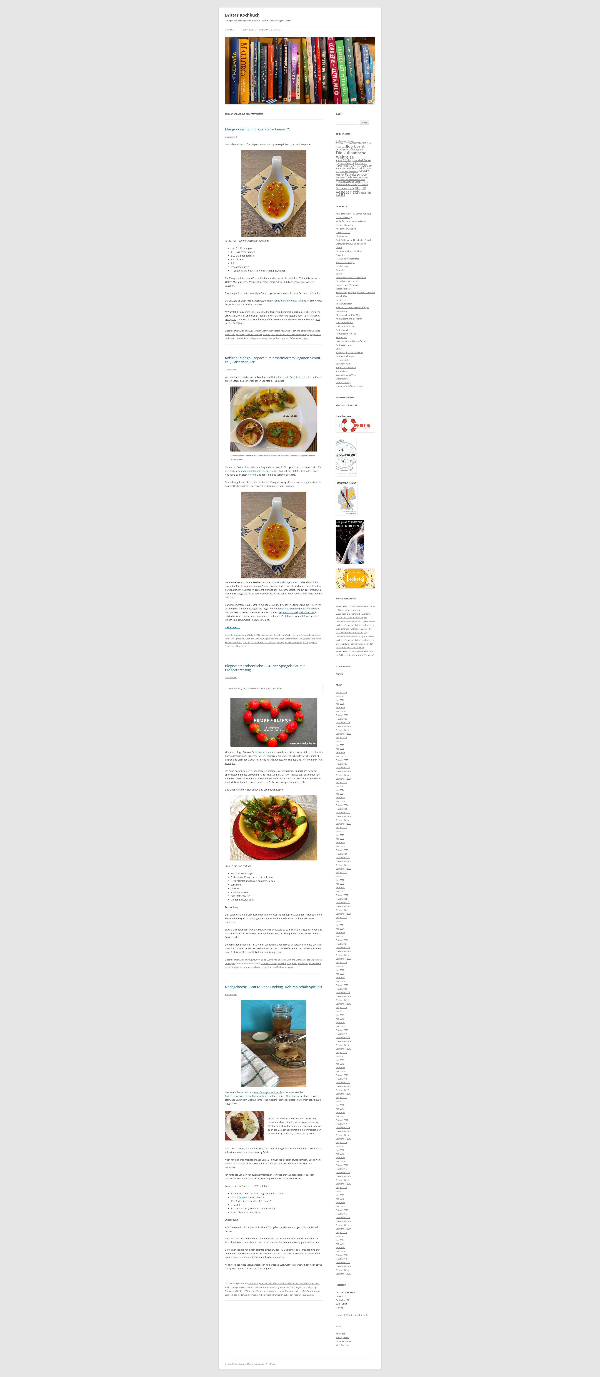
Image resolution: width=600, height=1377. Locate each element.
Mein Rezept (280, 959)
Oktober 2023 (342, 820)
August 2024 (341, 782)
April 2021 (340, 932)
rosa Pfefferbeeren (293, 338)
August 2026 (341, 692)
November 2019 (343, 996)
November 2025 (343, 726)
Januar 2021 (341, 943)
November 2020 (343, 951)
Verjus (241, 1197)
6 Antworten (231, 677)
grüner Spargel (232, 967)
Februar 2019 (342, 1030)
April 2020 (340, 977)
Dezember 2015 (343, 1172)
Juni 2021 (340, 925)
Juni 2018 (340, 1060)
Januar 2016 (341, 1168)
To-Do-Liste (341, 371)
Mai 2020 (340, 973)
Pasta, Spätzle (342, 330)
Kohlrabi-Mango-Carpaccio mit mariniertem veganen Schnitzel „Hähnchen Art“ (273, 359)
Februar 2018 (342, 1075)
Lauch (349, 168)
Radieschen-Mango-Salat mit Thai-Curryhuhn (253, 470)
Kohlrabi (246, 642)
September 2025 (343, 733)
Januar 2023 (341, 853)
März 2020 (340, 981)
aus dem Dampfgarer (345, 225)
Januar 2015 (341, 1213)
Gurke (367, 160)
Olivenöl (265, 967)
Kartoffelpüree (354, 166)
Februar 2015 (342, 1210)
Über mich (230, 29)
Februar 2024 (342, 805)
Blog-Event (292, 963)
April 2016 (340, 1157)
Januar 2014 (341, 1258)
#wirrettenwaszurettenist (238, 1096)
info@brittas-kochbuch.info (355, 1315)
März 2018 (340, 1071)
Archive (339, 673)
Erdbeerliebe (315, 963)
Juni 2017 (340, 1105)
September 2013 (343, 1273)
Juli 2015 (339, 1191)
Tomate (363, 184)
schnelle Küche (343, 360)
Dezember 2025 (343, 722)
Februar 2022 (342, 895)
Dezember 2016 (343, 1127)
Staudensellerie (350, 184)
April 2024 (340, 797)
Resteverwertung (271, 1287)
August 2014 (341, 1232)
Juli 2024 (339, 786)
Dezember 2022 (343, 857)
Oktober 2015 (342, 1180)
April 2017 (340, 1112)
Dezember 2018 (343, 1037)
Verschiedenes (342, 378)
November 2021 (343, 906)
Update (351, 188)
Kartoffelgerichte (344, 288)
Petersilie (357, 177)
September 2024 (343, 778)
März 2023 (340, 846)
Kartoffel (361, 163)
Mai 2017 (340, 1108)
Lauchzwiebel (359, 168)
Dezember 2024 (343, 767)
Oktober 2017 (342, 1090)
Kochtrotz (271, 467)
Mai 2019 (340, 1018)
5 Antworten (231, 994)
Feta (340, 160)
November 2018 (343, 1041)
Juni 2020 (340, 970)
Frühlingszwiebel (352, 160)
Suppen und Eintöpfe (346, 367)
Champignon (342, 149)
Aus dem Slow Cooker (346, 228)
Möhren (340, 174)
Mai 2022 (340, 883)
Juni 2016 (340, 1150)
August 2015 (341, 1187)
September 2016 (343, 1138)
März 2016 (340, 1161)
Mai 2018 (340, 1063)
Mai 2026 (340, 703)
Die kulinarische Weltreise (351, 155)
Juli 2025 (339, 741)
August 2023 (341, 827)
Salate (307, 959)
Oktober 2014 (342, 1225)
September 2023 (343, 823)
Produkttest (341, 337)
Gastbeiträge (342, 266)
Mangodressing (276, 338)
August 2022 (341, 872)
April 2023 (340, 842)
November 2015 (343, 1176)
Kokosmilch (340, 168)
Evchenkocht (258, 752)
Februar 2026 (342, 715)
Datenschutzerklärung (234, 1363)
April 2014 (340, 1247)
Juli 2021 (339, 921)
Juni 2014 (340, 1240)
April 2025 (340, 752)
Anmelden (340, 1333)
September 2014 (343, 1228)
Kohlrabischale (292, 1291)
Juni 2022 (340, 880)
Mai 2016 (340, 1153)
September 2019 (343, 1003)
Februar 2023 (342, 850)
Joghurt (340, 163)
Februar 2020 (342, 985)
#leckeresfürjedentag (344, 141)
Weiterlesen (232, 627)
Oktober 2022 (342, 865)
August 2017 (341, 1097)
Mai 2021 (340, 928)
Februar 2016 (342, 1165)
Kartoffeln (342, 165)
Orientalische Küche (345, 326)
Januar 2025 (341, 763)
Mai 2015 (340, 1198)
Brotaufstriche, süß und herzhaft (351, 243)
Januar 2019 (341, 1033)
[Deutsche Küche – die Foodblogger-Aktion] (346, 514)
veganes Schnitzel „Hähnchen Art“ (297, 612)
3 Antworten (231, 369)
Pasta (349, 177)
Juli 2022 (339, 876)
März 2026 (340, 711)
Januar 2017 (341, 1123)
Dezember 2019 (343, 992)
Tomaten (341, 188)
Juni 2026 (340, 700)
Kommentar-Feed (344, 1341)
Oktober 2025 (342, 730)
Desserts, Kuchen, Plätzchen (349, 251)
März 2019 (340, 1026)
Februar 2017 (342, 1120)
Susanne (340, 613)
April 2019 (340, 1022)
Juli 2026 (339, 696)
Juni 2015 (340, 1195)
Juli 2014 (339, 1236)
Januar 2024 (341, 808)
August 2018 (341, 1052)
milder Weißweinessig (248, 1294)
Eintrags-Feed (342, 1337)
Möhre (364, 171)
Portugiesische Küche (346, 333)
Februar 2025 (342, 760)
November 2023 (343, 816)
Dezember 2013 (343, 1262)
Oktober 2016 (342, 1135)
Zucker (310, 1294)
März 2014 (340, 1251)
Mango (264, 338)
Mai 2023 (340, 838)
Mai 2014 (340, 1243)
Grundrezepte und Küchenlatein (351, 277)
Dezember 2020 (343, 947)
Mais (369, 168)
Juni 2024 (340, 790)
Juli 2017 (339, 1101)
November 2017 (343, 1086)
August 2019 (341, 1007)
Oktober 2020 (342, 955)
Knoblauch (366, 165)
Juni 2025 (340, 745)
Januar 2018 (341, 1078)
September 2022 (343, 868)
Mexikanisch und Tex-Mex (348, 315)
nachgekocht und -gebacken (349, 318)
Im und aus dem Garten (347, 281)
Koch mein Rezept (287, 377)
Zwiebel (340, 195)
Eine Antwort (231, 136)
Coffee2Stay (243, 467)
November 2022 (343, 861)
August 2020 (341, 962)
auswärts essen (343, 232)
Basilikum (282, 963)
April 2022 (340, 887)
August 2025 (341, 737)
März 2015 (340, 1206)
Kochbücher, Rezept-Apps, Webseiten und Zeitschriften (286, 330)
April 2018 (340, 1067)
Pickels (262, 1294)
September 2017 (343, 1093)
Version (252, 474)
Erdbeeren (303, 963)
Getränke (340, 270)
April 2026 (340, 707)
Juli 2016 (339, 1146)
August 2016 (341, 1142)
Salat (357, 181)
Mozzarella (353, 171)
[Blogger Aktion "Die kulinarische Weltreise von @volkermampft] (346, 475)
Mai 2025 (340, 748)
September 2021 (343, 913)
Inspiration (316, 638)
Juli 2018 (339, 1056)
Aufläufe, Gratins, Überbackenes (351, 221)
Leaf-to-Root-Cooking (310, 1291)
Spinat (339, 184)
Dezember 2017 (343, 1082)
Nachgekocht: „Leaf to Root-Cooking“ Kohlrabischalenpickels (273, 986)
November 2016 (343, 1131)
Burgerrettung (259, 1096)
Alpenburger (292, 1096)
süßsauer (288, 1294)
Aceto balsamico (269, 963)
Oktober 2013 (342, 1270)
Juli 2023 (339, 831)
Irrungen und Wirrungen (347, 285)
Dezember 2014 (343, 1217)
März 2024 (340, 801)
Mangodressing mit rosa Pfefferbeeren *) (257, 129)
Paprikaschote (356, 174)
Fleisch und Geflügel (345, 262)
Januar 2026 (341, 718)
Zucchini (366, 193)
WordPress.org (343, 1345)
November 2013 (343, 1266)
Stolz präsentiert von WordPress (261, 1363)
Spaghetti (364, 182)
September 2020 (343, 958)
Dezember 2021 (343, 902)
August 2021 (341, 917)
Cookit (339, 247)
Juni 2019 (340, 1015)
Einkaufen (340, 255)
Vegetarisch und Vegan (274, 638)
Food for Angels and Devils (268, 1092)
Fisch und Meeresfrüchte (347, 258)
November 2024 (343, 771)
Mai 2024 (340, 793)
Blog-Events (267, 959)
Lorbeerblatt (231, 1294)
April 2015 (340, 1202)
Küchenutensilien (344, 303)
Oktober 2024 (342, 775)
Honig (281, 1291)
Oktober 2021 (342, 910)
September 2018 (343, 1048)
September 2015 (343, 1183)
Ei (337, 160)
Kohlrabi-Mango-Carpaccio (288, 300)
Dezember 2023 (343, 812)
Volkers (247, 377)
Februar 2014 (342, 1255)
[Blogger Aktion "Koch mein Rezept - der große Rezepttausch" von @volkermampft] (350, 562)
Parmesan (340, 177)
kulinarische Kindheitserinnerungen (352, 307)
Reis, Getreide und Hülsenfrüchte (350, 179)
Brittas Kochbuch (242, 15)
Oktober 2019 (342, 1000)
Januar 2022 (341, 898)
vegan (305, 338)
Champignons (356, 149)
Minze (345, 171)
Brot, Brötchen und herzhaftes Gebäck (353, 240)
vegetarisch (348, 192)
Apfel (369, 143)
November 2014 (343, 1221)
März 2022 (340, 891)
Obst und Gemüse (253, 334)
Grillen (339, 273)
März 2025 (340, 756)
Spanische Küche (344, 363)
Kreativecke (341, 300)
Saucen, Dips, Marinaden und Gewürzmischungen (286, 334)
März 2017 (340, 1116)
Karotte (349, 163)
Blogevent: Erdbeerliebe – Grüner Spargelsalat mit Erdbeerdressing (265, 667)
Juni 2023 (340, 835)
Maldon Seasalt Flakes (250, 967)
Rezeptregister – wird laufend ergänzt (261, 29)
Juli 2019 (339, 1011)
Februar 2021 (342, 940)
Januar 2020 (341, 988)
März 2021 (340, 936)
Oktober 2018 (342, 1045)
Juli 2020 (339, 966)
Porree (365, 177)
